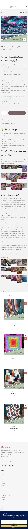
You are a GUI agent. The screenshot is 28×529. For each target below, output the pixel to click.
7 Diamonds (14, 323)
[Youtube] (9, 465)
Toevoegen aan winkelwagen (17, 113)
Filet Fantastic (14, 358)
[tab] (14, 120)
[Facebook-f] (2, 465)
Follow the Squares (14, 393)
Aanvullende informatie (8, 123)
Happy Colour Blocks (14, 428)
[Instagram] (5, 465)
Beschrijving (5, 120)
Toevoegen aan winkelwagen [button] (25, 300)
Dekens (7, 291)
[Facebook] (12, 465)
